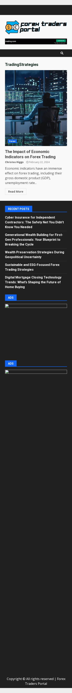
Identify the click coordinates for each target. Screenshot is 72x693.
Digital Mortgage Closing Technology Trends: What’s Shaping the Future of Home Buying (33, 282)
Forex (12, 141)
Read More (15, 191)
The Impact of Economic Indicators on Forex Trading (36, 108)
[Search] (62, 53)
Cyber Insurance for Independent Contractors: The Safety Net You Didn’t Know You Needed (34, 222)
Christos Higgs (14, 162)
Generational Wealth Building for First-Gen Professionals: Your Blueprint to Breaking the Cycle (34, 239)
